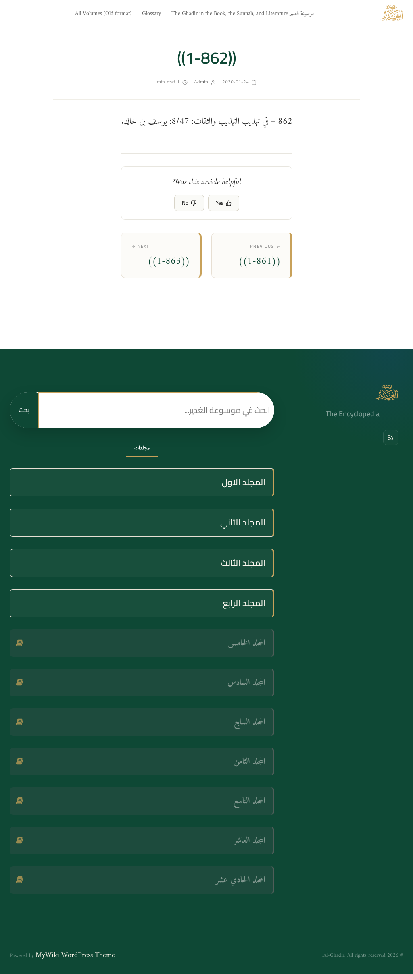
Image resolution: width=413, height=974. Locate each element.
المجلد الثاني (242, 522)
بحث (24, 410)
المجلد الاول (243, 482)
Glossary (151, 13)
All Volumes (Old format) (103, 13)
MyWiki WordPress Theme (75, 955)
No (185, 203)
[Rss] (390, 437)
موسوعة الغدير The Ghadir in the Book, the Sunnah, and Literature (242, 13)
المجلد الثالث (243, 563)
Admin (201, 82)
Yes (219, 203)
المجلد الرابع (244, 603)
